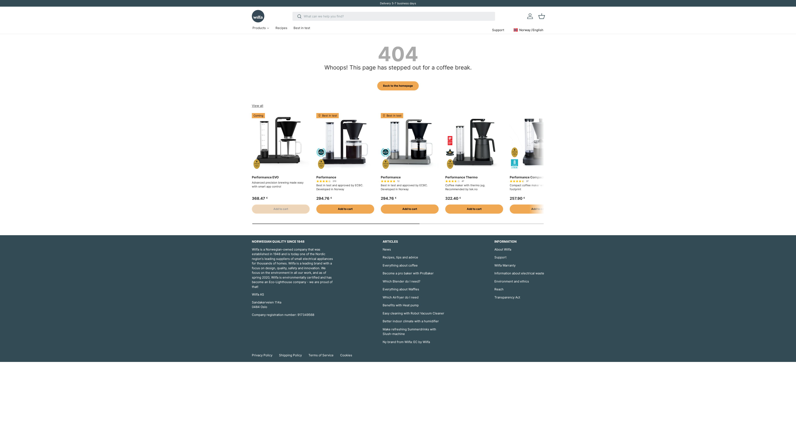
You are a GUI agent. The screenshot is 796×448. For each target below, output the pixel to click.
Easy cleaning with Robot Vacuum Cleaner (413, 313)
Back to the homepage (398, 85)
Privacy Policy (262, 355)
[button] (541, 16)
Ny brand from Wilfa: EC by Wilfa (406, 342)
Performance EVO (265, 177)
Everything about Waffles (401, 289)
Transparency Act (507, 297)
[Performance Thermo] (474, 142)
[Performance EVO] (281, 142)
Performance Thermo (461, 177)
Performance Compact (527, 177)
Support (500, 257)
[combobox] (393, 16)
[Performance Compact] (539, 142)
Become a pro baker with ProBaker (408, 273)
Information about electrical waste (519, 273)
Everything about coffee (400, 265)
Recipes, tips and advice (400, 257)
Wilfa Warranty (505, 265)
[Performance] (345, 142)
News (387, 249)
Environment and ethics (511, 281)
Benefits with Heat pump (401, 305)
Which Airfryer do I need (401, 297)
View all (257, 106)
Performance (326, 177)
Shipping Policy (290, 355)
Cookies (346, 355)
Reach (499, 289)
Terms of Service (321, 355)
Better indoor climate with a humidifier (411, 321)
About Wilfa (502, 249)
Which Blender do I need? (401, 281)
